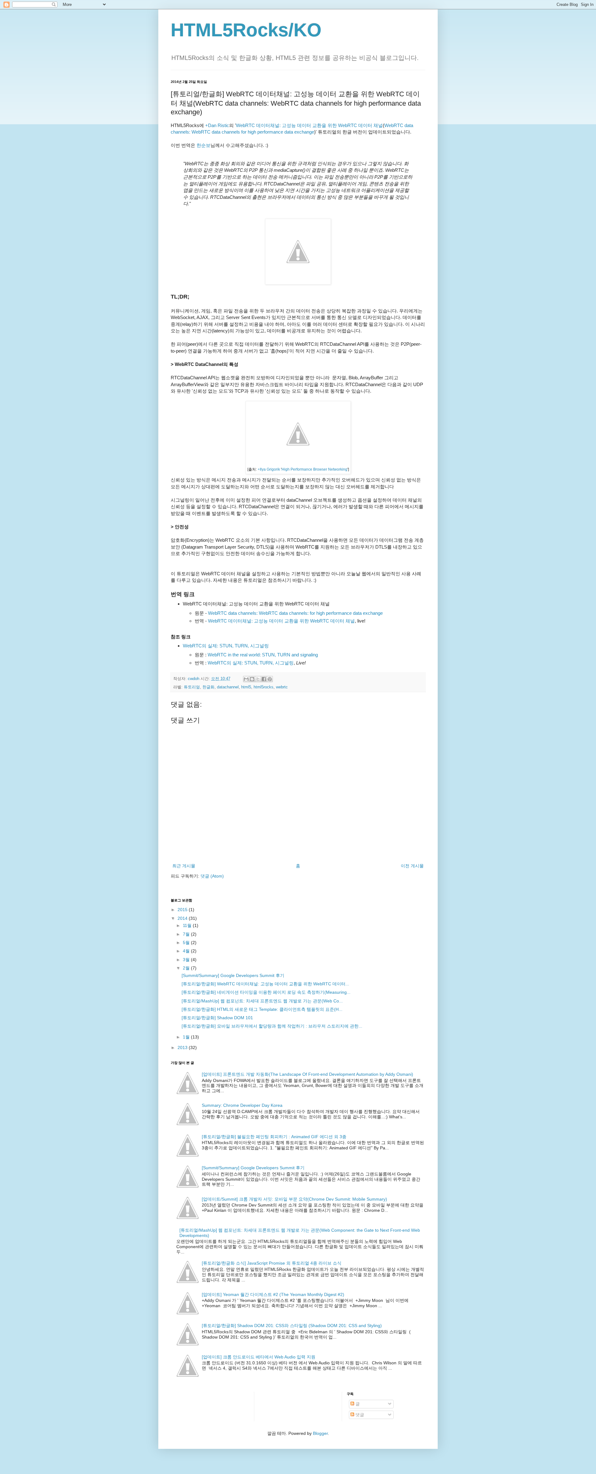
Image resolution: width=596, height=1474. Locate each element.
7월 (187, 934)
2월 (187, 967)
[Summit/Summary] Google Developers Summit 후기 (233, 975)
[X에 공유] (258, 679)
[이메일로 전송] (246, 679)
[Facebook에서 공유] (264, 679)
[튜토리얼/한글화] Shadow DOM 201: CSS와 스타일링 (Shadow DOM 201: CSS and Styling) (292, 1325)
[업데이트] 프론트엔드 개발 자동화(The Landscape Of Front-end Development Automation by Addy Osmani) (307, 1074)
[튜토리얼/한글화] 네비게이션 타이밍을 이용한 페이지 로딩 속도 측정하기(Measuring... (266, 992)
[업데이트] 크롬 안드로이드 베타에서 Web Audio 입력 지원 (258, 1356)
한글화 (208, 687)
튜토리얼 (192, 687)
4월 (187, 950)
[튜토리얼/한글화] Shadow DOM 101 (217, 1017)
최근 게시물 (183, 865)
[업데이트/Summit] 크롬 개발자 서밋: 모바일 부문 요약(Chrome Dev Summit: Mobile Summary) (294, 1199)
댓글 (359, 1414)
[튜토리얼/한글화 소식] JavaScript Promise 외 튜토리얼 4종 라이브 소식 (271, 1263)
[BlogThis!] (252, 679)
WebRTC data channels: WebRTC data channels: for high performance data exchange (295, 613)
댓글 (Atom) (212, 876)
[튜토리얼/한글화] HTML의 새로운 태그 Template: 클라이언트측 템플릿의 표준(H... (262, 1009)
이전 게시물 (412, 865)
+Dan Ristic (217, 125)
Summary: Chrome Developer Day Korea (242, 1105)
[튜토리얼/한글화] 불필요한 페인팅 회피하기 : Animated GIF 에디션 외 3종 (274, 1136)
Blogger (320, 1433)
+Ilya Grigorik (269, 469)
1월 (187, 1036)
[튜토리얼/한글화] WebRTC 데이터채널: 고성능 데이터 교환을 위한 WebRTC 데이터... (265, 983)
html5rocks (263, 687)
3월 (187, 959)
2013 (183, 1047)
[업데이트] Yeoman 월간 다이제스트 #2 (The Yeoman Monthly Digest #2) (273, 1294)
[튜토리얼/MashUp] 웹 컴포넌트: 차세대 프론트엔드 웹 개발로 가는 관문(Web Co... (262, 1000)
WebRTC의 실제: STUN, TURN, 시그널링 (226, 645)
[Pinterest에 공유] (270, 679)
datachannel (228, 687)
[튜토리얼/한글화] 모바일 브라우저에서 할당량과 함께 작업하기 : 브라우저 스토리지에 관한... (272, 1026)
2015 (183, 909)
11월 (188, 925)
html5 (246, 687)
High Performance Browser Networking (314, 469)
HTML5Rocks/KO (246, 30)
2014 (183, 918)
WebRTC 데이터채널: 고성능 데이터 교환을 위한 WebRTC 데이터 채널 (309, 125)
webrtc (282, 687)
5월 (187, 942)
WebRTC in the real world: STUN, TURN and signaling (263, 654)
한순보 (203, 145)
